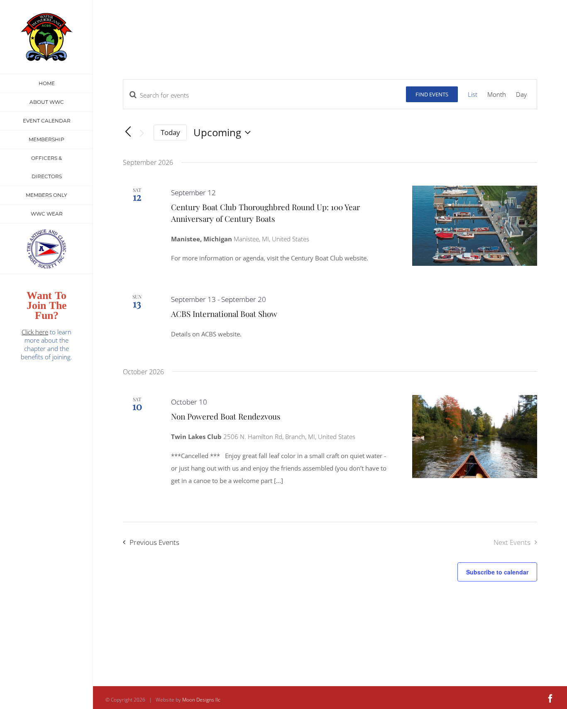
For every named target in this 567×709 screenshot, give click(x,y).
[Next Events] (142, 133)
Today (170, 132)
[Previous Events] (128, 132)
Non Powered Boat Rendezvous (226, 416)
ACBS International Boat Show (224, 313)
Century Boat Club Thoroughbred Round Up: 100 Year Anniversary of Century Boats (265, 212)
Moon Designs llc (201, 699)
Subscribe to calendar (497, 572)
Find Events (431, 94)
